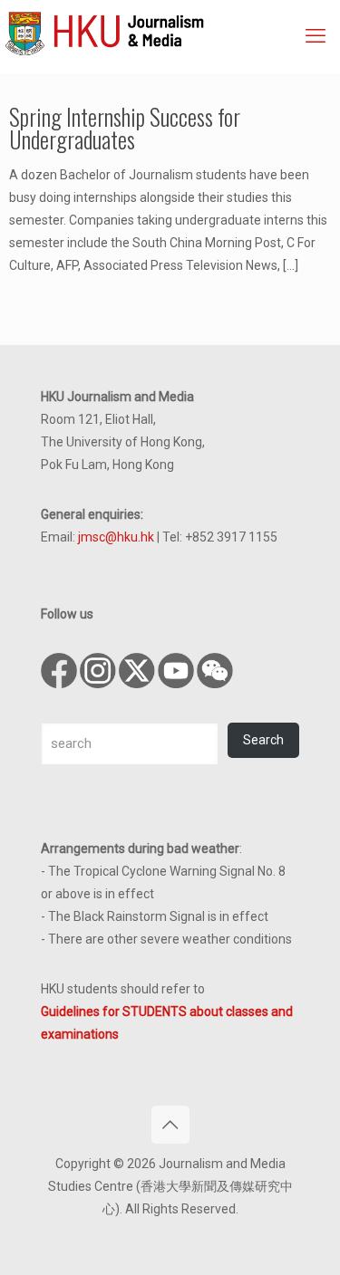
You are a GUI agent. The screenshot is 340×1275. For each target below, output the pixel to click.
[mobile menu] (315, 36)
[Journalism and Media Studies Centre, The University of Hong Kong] (172, 32)
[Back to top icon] (170, 1125)
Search (263, 740)
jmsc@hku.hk (116, 537)
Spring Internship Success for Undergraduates (124, 128)
